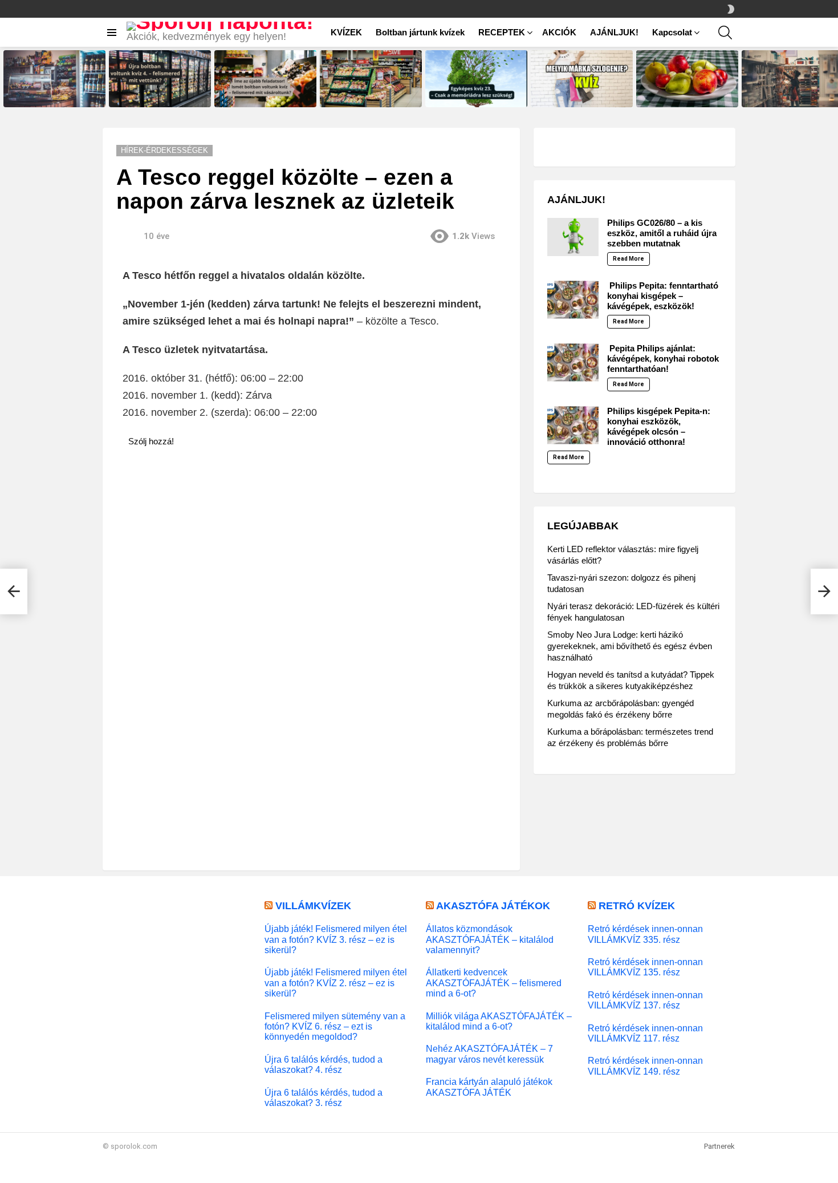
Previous (5, 79)
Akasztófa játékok (493, 905)
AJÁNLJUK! (614, 32)
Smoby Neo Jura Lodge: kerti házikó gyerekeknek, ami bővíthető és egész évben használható (629, 646)
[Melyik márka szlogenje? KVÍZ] (582, 79)
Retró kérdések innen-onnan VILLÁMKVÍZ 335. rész (645, 933)
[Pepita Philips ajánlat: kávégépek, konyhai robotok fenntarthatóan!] (573, 362)
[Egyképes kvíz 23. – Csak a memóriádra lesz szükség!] (476, 79)
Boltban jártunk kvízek (420, 32)
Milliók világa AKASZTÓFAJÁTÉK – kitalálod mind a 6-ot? (499, 1021)
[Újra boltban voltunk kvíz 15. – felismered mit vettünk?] (54, 79)
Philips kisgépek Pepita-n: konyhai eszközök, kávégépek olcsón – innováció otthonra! (658, 426)
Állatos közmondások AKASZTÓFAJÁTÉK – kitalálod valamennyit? (490, 939)
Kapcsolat (672, 32)
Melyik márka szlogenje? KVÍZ (578, 98)
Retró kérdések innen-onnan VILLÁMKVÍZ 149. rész (645, 1065)
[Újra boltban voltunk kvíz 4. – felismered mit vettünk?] (160, 79)
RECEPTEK (501, 32)
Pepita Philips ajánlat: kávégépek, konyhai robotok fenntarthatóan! (663, 358)
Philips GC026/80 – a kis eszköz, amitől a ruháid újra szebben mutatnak (662, 233)
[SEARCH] (725, 32)
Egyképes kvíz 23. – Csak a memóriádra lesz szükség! (470, 95)
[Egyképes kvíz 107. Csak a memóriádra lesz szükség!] (687, 79)
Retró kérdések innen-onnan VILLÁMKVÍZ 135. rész (645, 967)
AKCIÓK (559, 32)
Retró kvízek (637, 905)
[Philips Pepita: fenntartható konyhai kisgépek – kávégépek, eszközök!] (573, 300)
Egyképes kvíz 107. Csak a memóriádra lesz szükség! (680, 95)
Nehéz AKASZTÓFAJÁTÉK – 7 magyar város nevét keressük (489, 1053)
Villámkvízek (313, 905)
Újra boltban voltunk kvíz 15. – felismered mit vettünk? (51, 95)
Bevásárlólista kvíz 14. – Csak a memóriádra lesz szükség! (792, 95)
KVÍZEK (346, 32)
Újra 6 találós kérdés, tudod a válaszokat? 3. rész (324, 1097)
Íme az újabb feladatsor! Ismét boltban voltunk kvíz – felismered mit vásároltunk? (265, 91)
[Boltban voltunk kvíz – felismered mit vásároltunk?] (371, 79)
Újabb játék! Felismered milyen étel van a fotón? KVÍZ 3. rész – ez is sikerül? (336, 939)
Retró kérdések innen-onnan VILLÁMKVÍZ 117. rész (645, 1033)
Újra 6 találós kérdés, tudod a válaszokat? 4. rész (324, 1064)
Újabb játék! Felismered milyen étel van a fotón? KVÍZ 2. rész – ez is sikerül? (336, 982)
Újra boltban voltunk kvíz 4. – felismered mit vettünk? (155, 95)
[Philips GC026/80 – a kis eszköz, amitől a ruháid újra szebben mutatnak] (573, 237)
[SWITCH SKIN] (730, 9)
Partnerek (719, 1146)
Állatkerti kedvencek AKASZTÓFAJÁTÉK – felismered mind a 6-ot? (494, 982)
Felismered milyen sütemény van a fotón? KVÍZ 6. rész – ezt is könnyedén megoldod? (335, 1026)
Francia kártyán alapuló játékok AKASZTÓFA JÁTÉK (489, 1086)
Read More (628, 259)
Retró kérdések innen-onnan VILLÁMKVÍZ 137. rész (645, 1000)
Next (832, 79)
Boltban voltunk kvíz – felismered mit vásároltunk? (363, 95)
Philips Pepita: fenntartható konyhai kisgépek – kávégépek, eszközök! (662, 296)
